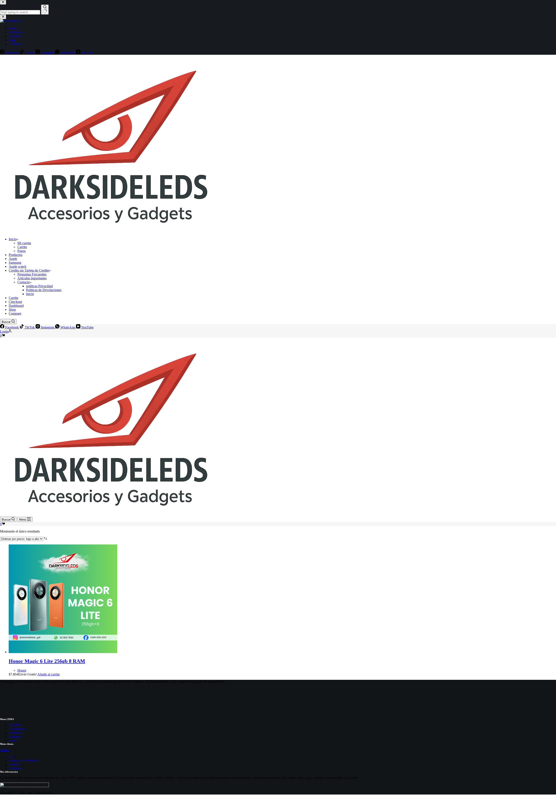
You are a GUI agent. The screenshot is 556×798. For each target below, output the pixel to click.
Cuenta (5, 750)
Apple (13, 258)
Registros (15, 736)
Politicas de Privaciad (23, 760)
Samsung (15, 262)
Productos (15, 255)
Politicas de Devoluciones (43, 290)
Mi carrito (15, 768)
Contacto (23, 282)
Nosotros (15, 725)
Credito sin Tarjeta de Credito (29, 270)
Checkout (15, 302)
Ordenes (14, 764)
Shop (12, 309)
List (11, 756)
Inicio (13, 239)
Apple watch (17, 266)
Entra (12, 740)
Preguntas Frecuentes (31, 274)
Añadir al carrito (48, 674)
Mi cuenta (24, 243)
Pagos (21, 251)
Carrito (22, 247)
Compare (15, 313)
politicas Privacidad (39, 286)
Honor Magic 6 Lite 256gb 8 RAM (47, 661)
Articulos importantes (32, 278)
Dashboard (16, 305)
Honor (21, 670)
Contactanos (17, 729)
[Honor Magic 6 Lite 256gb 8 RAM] (63, 652)
